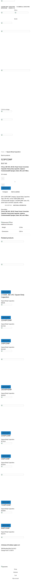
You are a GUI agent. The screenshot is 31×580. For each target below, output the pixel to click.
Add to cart (6, 188)
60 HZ (22, 198)
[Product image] (12, 275)
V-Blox (20, 202)
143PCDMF (5, 343)
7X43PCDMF (6, 505)
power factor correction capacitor (9, 202)
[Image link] (12, 540)
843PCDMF (5, 528)
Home (2, 152)
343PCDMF (5, 459)
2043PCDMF (6, 436)
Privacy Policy (5, 556)
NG (28, 200)
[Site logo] (8, 2)
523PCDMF (17, 198)
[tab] (8, 205)
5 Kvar (11, 198)
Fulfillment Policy (5, 553)
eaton (25, 200)
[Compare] (3, 288)
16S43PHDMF (6, 390)
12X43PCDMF (6, 320)
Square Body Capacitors (13, 152)
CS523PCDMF (19, 200)
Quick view (7, 288)
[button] (6, 292)
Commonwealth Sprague (7, 200)
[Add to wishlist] (11, 288)
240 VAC (6, 198)
